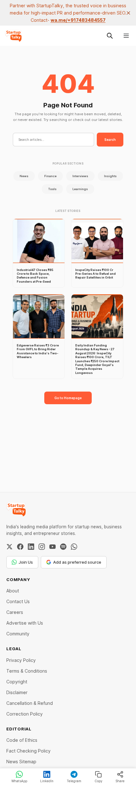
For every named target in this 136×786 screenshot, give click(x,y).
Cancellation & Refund (29, 703)
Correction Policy (24, 714)
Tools (52, 189)
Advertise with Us (24, 623)
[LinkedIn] (31, 546)
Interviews (80, 176)
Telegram (74, 781)
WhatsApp (19, 781)
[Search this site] (110, 36)
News (24, 176)
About (12, 590)
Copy (98, 781)
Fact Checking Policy (28, 750)
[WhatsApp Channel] (74, 546)
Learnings (80, 189)
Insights (110, 176)
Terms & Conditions (26, 671)
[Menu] (126, 36)
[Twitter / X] (9, 546)
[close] (128, 13)
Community (17, 633)
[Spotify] (63, 546)
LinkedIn (46, 781)
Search (110, 139)
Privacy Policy (21, 660)
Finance (50, 176)
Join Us (26, 562)
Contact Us (18, 601)
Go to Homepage (68, 398)
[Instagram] (42, 546)
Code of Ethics (21, 740)
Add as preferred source (77, 562)
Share (120, 781)
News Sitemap (21, 761)
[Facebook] (20, 546)
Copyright (16, 681)
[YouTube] (52, 546)
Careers (14, 612)
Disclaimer (17, 692)
